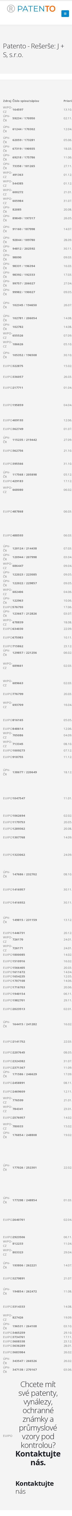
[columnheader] (7, 100)
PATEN (35, 8)
